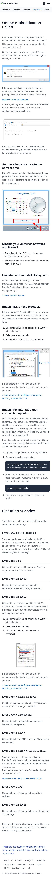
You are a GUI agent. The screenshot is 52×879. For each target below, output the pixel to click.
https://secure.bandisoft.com (15, 100)
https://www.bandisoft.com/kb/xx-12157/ (21, 778)
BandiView (8, 861)
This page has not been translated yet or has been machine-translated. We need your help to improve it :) (25, 850)
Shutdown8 (22, 864)
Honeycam (29, 861)
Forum (39, 864)
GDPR (6, 868)
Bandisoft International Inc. (30, 873)
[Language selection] (44, 3)
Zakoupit (26, 10)
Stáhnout (6, 10)
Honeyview (41, 861)
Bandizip (18, 861)
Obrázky (16, 10)
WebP (46, 10)
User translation (18, 868)
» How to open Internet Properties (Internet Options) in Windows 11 (22, 397)
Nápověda (37, 10)
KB (28, 868)
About (31, 864)
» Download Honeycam (13, 295)
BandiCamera (9, 864)
